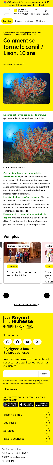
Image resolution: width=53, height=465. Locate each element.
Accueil (6, 32)
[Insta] (7, 342)
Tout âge (7, 21)
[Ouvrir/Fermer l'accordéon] (47, 415)
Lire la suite (11, 389)
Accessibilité (8, 460)
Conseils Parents (16, 32)
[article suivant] (47, 295)
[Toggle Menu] (7, 12)
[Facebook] (17, 342)
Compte (46, 14)
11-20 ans (40, 21)
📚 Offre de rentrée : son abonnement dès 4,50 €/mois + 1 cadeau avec (26, 3)
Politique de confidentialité (15, 453)
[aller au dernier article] (6, 295)
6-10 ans (29, 21)
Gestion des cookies (11, 449)
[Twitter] (37, 342)
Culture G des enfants (32, 32)
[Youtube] (27, 342)
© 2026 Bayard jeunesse (13, 456)
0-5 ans (18, 21)
